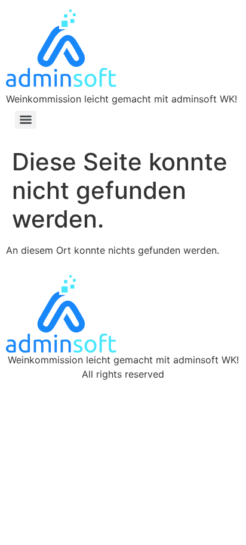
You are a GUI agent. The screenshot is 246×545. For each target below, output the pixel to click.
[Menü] (25, 120)
